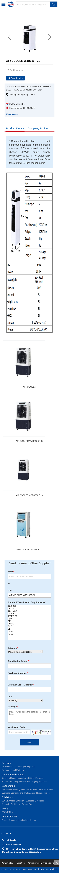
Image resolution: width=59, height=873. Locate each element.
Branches (13, 820)
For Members (7, 767)
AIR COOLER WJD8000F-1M (29, 495)
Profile (4, 820)
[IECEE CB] (29, 616)
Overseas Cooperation (43, 789)
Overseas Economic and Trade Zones (18, 793)
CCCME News (8, 812)
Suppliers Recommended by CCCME (18, 778)
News (5, 808)
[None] (29, 634)
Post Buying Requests (37, 781)
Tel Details (11, 840)
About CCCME (10, 816)
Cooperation (8, 786)
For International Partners (13, 770)
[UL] (29, 629)
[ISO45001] (29, 611)
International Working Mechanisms (17, 789)
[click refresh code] (40, 732)
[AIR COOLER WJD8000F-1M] (24, 470)
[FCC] (29, 626)
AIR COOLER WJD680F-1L (29, 549)
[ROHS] (29, 623)
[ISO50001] (29, 613)
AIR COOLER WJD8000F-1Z (29, 441)
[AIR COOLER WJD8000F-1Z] (24, 416)
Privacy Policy (7, 863)
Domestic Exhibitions (11, 804)
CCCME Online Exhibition (13, 801)
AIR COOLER (29, 387)
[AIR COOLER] (24, 361)
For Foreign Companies (25, 767)
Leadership (23, 820)
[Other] (29, 631)
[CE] (29, 621)
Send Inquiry (17, 78)
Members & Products (13, 774)
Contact (32, 820)
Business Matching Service (14, 781)
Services (6, 763)
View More (12, 114)
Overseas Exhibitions (35, 801)
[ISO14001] (29, 608)
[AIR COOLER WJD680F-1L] (24, 524)
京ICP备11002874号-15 (47, 869)
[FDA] (29, 618)
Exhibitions (7, 797)
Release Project (43, 793)
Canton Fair (27, 804)
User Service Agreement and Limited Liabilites (36, 863)
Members (39, 778)
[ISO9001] (29, 606)
